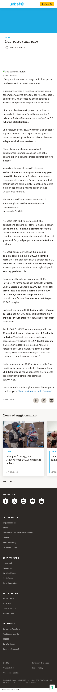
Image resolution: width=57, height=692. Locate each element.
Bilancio (6, 528)
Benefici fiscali (9, 644)
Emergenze (7, 568)
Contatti (6, 538)
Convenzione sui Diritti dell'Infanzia (18, 533)
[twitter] (43, 401)
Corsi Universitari (10, 583)
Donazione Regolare (11, 629)
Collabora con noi (10, 548)
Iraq (8, 37)
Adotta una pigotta (11, 634)
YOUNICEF (7, 604)
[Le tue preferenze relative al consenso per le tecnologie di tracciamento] (52, 687)
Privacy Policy (8, 668)
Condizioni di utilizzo (40, 663)
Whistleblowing (9, 543)
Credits (6, 663)
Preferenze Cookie (11, 673)
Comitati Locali (9, 609)
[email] (51, 401)
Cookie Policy (37, 668)
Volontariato (8, 599)
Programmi (7, 563)
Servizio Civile (8, 613)
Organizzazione (9, 523)
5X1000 (6, 639)
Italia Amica (8, 578)
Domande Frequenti (11, 649)
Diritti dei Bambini (10, 573)
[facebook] (36, 401)
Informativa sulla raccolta (11, 690)
